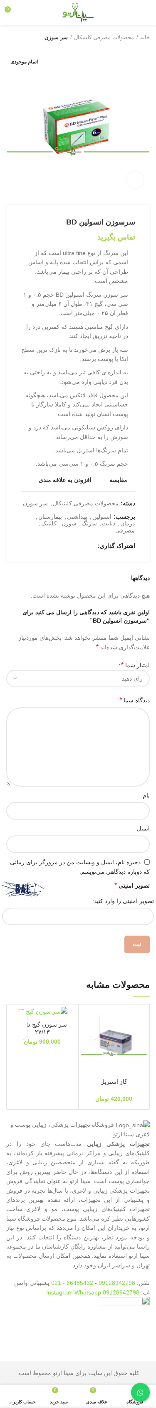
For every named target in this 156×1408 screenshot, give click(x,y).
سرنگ (89, 523)
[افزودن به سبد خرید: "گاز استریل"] (92, 1032)
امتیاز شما (135, 665)
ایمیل (143, 828)
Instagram (60, 1292)
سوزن (69, 523)
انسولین (101, 516)
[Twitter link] (79, 545)
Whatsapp (87, 1292)
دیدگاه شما (134, 700)
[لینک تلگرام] (51, 545)
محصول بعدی (10, 37)
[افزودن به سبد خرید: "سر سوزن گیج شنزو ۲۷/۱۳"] (20, 1032)
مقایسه (118, 480)
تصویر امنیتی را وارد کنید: (123, 901)
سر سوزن (56, 37)
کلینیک (49, 523)
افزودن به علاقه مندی (65, 480)
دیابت (108, 523)
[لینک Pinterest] (70, 545)
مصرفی (125, 530)
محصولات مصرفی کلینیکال (104, 37)
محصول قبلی (27, 37)
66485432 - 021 (72, 1282)
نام (146, 795)
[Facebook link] (89, 545)
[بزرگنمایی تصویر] (135, 180)
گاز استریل (113, 1081)
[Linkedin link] (60, 545)
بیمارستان (50, 516)
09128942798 (117, 1282)
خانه (145, 37)
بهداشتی (77, 516)
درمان (127, 523)
